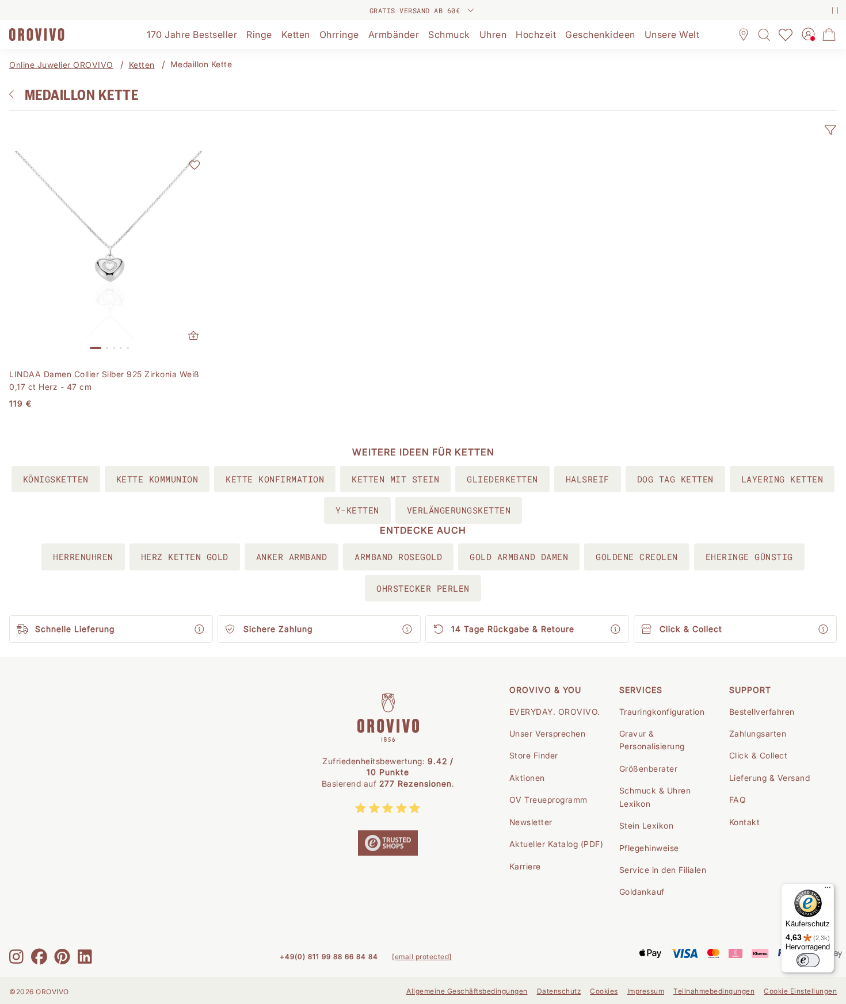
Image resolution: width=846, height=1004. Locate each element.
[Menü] (827, 890)
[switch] (808, 960)
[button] (830, 130)
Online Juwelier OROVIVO (61, 65)
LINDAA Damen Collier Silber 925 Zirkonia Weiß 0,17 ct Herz (104, 380)
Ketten (142, 65)
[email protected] (422, 956)
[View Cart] (829, 34)
